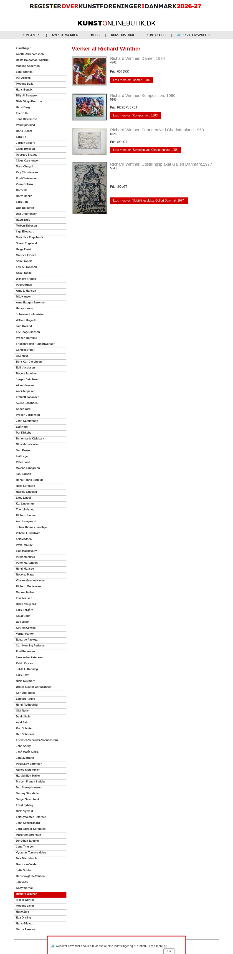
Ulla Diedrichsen (26, 213)
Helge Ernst (23, 249)
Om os (95, 35)
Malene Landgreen (28, 468)
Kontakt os (156, 35)
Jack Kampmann (27, 420)
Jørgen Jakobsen (27, 379)
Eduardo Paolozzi (27, 639)
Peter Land (23, 462)
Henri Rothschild (27, 704)
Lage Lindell (23, 497)
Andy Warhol (24, 888)
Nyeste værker (65, 35)
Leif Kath (22, 426)
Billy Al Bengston (27, 95)
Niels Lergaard (25, 485)
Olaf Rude (22, 710)
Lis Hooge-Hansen (28, 332)
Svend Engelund (26, 243)
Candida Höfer (25, 349)
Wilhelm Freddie (26, 278)
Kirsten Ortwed (25, 627)
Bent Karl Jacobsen (29, 361)
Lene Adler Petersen (29, 657)
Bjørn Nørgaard (26, 604)
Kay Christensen (27, 172)
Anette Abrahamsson (30, 54)
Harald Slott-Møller (28, 775)
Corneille (22, 190)
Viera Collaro (24, 184)
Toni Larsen (23, 474)
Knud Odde (23, 616)
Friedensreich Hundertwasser (35, 344)
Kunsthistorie (123, 35)
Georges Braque (26, 154)
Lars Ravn (22, 675)
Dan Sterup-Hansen (28, 787)
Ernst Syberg (24, 805)
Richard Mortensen (28, 586)
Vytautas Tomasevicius (31, 852)
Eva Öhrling (23, 917)
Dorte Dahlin (24, 196)
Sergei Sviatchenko (28, 799)
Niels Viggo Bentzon (29, 101)
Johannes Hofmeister (30, 314)
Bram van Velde (26, 864)
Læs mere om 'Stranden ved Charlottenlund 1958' (145, 149)
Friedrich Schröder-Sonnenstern (37, 740)
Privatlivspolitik (196, 35)
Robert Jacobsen (27, 373)
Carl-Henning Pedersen (31, 645)
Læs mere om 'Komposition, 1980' (135, 115)
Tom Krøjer (23, 450)
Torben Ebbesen (26, 225)
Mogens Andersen (28, 66)
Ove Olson (22, 621)
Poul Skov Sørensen (29, 763)
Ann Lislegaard (25, 521)
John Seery (23, 746)
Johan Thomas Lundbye (31, 527)
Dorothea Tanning (27, 840)
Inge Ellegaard (25, 231)
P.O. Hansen (23, 296)
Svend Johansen (27, 403)
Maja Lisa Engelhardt (29, 237)
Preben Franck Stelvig (30, 781)
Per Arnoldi (23, 77)
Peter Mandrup (25, 556)
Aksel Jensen (25, 385)
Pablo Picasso (25, 663)
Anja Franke (24, 273)
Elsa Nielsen (24, 598)
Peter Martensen (27, 562)
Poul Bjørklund (25, 125)
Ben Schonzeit (25, 734)
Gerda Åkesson (26, 929)
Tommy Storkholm (28, 793)
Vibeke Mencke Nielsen (31, 580)
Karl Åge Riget (25, 692)
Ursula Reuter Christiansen (33, 687)
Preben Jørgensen (28, 414)
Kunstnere (32, 35)
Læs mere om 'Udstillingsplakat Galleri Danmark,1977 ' (149, 200)
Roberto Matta (25, 574)
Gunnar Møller (25, 592)
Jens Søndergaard (28, 823)
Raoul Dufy (23, 219)
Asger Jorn (23, 409)
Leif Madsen (24, 539)
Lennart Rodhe (25, 698)
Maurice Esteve (26, 255)
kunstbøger (23, 48)
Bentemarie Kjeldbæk (30, 438)
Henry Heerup (25, 308)
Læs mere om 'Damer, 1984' (131, 80)
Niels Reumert (25, 681)
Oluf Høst (22, 355)
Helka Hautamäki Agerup (32, 60)
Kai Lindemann (25, 503)
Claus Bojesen (25, 148)
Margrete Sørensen (28, 834)
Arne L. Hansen (26, 290)
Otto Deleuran (25, 207)
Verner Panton (25, 633)
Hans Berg (23, 107)
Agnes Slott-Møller (28, 769)
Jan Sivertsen (25, 758)
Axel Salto (22, 722)
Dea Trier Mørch (26, 858)
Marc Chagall (24, 166)
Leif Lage (22, 456)
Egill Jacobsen (25, 367)
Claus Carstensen (27, 160)
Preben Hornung (26, 338)
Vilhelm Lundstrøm (28, 533)
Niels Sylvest (24, 811)
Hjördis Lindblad (26, 491)
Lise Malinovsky (26, 551)
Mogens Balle (24, 83)
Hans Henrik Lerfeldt (29, 480)
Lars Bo (21, 137)
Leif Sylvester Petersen (31, 817)
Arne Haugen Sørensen (31, 302)
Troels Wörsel (25, 899)
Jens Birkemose (26, 119)
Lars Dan (22, 202)
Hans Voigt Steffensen (30, 876)
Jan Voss (22, 882)
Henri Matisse (25, 568)
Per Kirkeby (23, 432)
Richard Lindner (26, 515)
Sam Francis (24, 261)
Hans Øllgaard (25, 923)
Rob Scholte (24, 728)
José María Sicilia (27, 752)
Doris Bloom (24, 131)
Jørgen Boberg (25, 142)
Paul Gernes (24, 284)
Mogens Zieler (25, 905)
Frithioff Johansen (27, 397)
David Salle (23, 716)
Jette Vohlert (24, 870)
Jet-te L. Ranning (27, 669)
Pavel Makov (24, 545)
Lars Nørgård (24, 610)
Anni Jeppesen (25, 391)
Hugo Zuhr (22, 911)
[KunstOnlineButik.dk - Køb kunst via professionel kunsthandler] (116, 24)
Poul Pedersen (25, 651)
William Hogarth (26, 320)
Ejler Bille (22, 113)
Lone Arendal (24, 71)
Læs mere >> (158, 946)
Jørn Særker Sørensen (31, 828)
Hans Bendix (24, 89)
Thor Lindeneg (25, 509)
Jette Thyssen (25, 846)
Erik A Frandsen (26, 267)
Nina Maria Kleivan (28, 444)
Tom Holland (24, 326)
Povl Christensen (27, 178)
